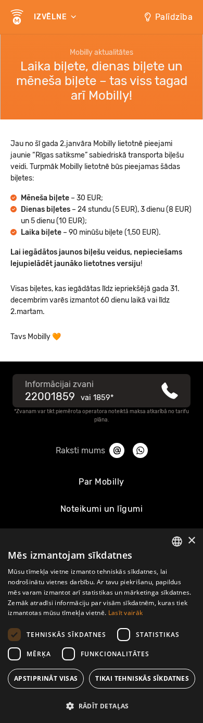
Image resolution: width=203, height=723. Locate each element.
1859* (103, 397)
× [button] (191, 541)
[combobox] (177, 541)
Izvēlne (51, 17)
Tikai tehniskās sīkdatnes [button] (142, 678)
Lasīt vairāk (125, 612)
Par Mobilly (101, 482)
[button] (101, 705)
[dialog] (101, 625)
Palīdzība (174, 17)
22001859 (50, 396)
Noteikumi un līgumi (101, 509)
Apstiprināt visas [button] (46, 678)
